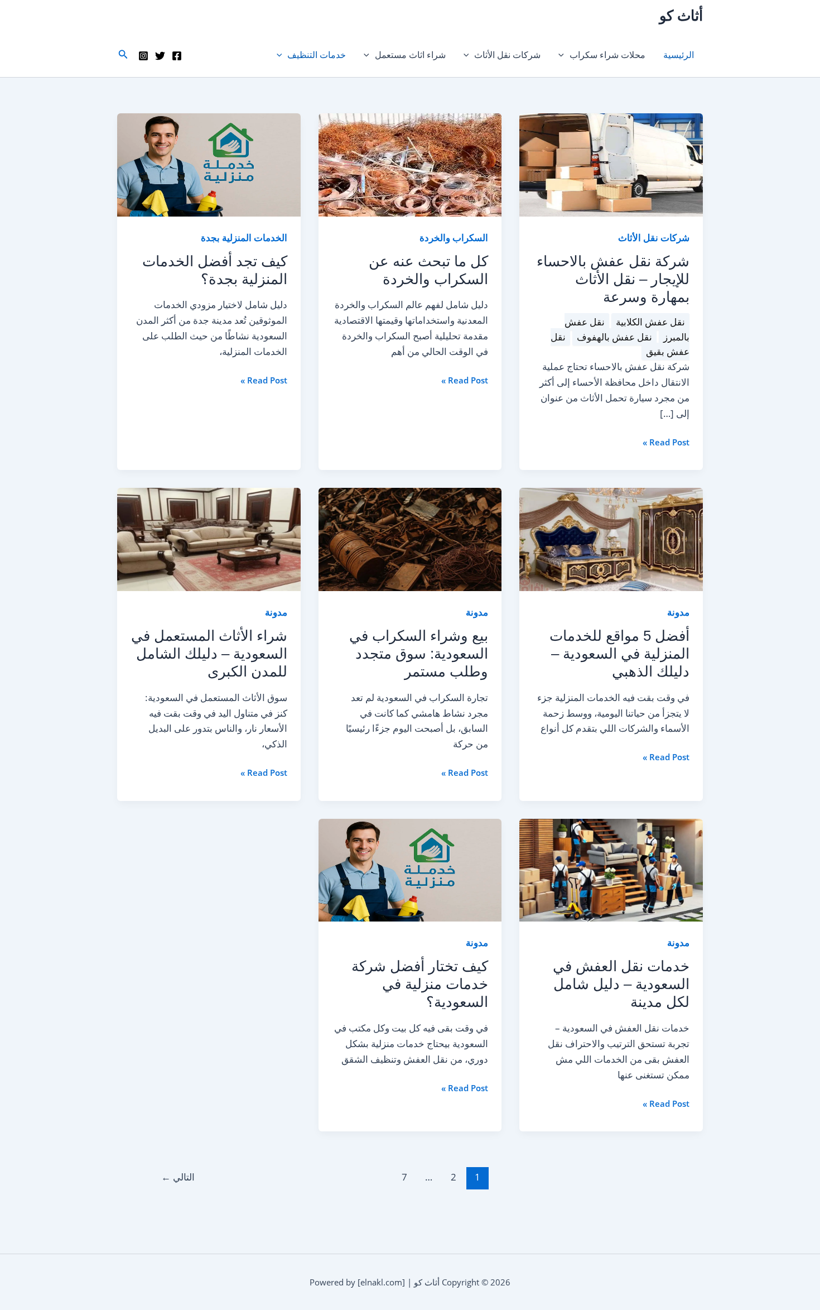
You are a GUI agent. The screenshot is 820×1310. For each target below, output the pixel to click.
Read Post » (666, 442)
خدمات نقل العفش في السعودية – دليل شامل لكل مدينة (621, 984)
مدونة (678, 612)
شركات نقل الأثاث (507, 55)
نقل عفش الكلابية (650, 321)
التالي (178, 1176)
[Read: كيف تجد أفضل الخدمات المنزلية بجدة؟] (209, 164)
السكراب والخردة (453, 237)
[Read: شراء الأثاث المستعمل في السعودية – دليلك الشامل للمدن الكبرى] (209, 538)
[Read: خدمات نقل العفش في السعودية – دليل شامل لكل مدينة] (611, 869)
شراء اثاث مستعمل (410, 55)
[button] (564, 54)
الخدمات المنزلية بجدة (244, 237)
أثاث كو (681, 16)
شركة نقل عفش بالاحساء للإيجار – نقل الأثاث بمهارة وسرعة (613, 279)
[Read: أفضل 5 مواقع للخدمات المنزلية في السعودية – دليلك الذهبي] (611, 538)
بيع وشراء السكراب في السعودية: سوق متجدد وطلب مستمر (418, 653)
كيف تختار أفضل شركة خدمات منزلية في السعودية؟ (419, 984)
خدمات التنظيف (316, 55)
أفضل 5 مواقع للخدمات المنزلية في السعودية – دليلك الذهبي (619, 653)
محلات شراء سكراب (607, 55)
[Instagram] (143, 56)
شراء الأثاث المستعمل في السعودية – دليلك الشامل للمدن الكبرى (209, 653)
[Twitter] (160, 56)
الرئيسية (678, 55)
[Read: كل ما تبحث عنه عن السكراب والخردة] (410, 164)
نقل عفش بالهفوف (614, 336)
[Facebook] (177, 56)
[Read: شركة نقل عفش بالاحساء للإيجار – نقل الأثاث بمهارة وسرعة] (611, 164)
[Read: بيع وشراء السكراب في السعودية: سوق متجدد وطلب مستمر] (410, 538)
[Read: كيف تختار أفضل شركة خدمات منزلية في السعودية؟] (410, 869)
